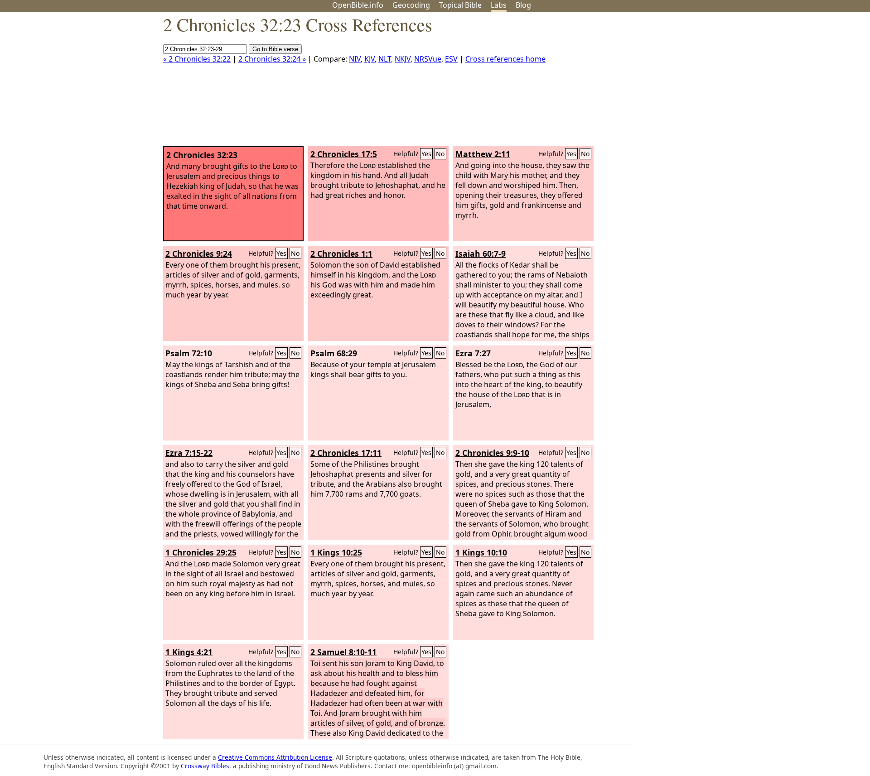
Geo (411, 5)
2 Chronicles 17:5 (343, 153)
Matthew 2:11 (482, 153)
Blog (523, 5)
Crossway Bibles (205, 766)
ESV (451, 59)
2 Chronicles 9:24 (198, 253)
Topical (460, 5)
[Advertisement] (778, 82)
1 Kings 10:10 (481, 552)
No (440, 153)
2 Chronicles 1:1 (341, 253)
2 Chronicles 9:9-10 (492, 452)
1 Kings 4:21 (189, 652)
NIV (355, 59)
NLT (384, 59)
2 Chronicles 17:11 (346, 452)
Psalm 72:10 (188, 353)
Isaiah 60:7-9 (480, 253)
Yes (426, 153)
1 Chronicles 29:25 (201, 552)
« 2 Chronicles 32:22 (197, 59)
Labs (499, 5)
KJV (369, 59)
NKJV (403, 59)
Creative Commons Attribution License (275, 757)
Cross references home (505, 59)
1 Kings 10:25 (336, 552)
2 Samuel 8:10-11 (343, 652)
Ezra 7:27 (473, 353)
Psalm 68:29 (333, 353)
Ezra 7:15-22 (189, 452)
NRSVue (427, 59)
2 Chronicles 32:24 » (272, 59)
